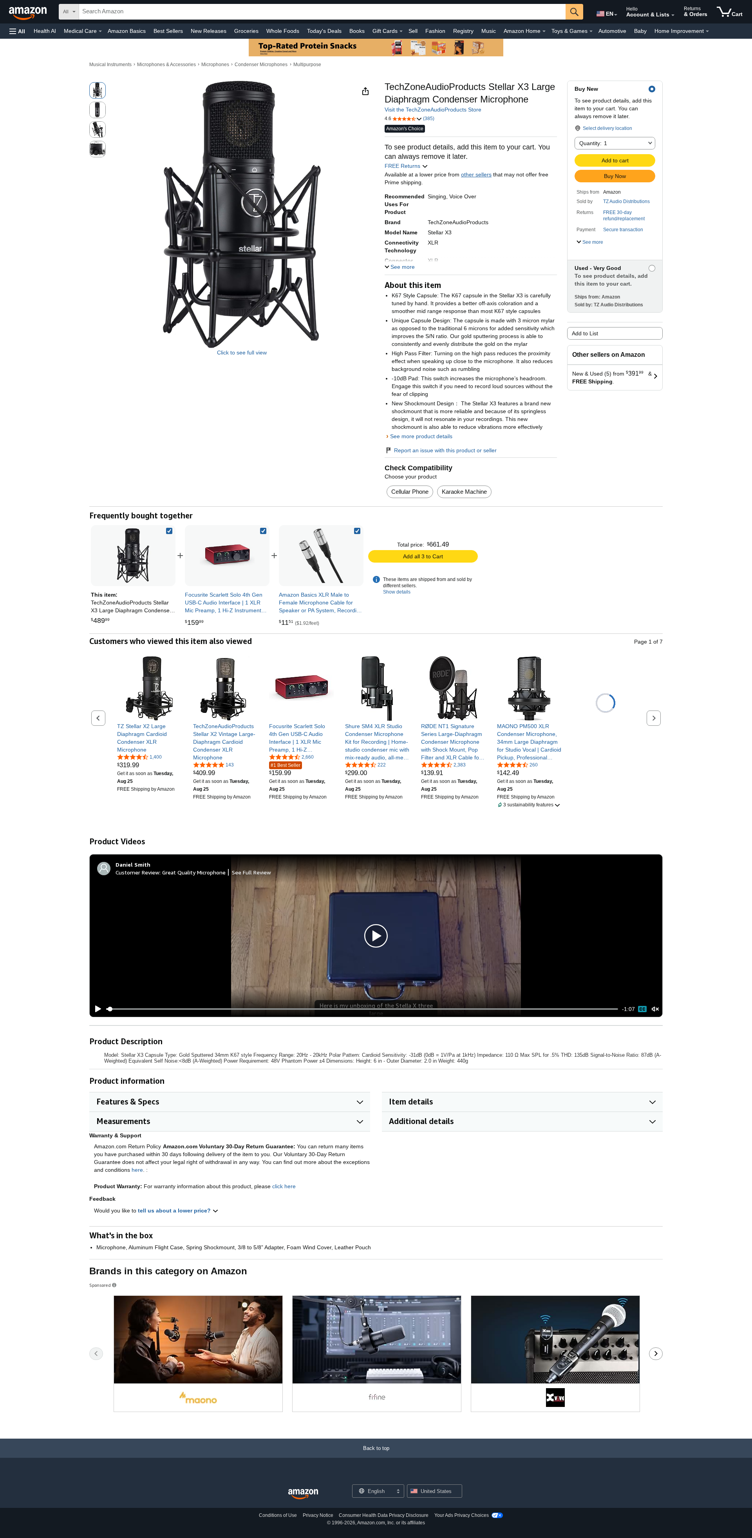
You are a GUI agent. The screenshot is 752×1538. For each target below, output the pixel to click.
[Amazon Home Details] (544, 31)
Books (357, 31)
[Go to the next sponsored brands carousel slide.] (655, 1354)
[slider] (362, 1009)
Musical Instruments (110, 64)
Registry (463, 31)
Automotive (612, 31)
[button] (17, 31)
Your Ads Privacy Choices (461, 1515)
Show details (396, 592)
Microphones (215, 64)
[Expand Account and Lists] (672, 15)
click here (284, 1186)
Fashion (435, 31)
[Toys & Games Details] (591, 31)
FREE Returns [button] (403, 166)
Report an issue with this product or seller (445, 450)
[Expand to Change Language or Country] (615, 15)
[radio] (97, 90)
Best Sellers (168, 31)
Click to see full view (242, 352)
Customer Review (137, 872)
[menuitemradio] (642, 1009)
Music (488, 31)
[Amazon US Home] (303, 1494)
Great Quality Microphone (194, 872)
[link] (227, 555)
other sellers (476, 174)
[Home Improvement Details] (707, 31)
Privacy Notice (318, 1515)
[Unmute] (655, 1009)
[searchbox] (322, 11)
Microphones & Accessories (166, 64)
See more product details (421, 436)
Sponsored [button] (100, 1285)
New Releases (208, 31)
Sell (413, 31)
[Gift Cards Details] (401, 31)
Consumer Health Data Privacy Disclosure (383, 1515)
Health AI (45, 31)
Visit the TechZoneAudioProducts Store (433, 109)
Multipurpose (307, 64)
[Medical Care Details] (100, 31)
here (137, 1170)
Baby (640, 31)
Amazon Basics (127, 31)
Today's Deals (324, 31)
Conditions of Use (278, 1515)
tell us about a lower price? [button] (175, 1210)
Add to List (585, 333)
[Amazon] (28, 12)
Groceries (246, 31)
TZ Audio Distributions (626, 201)
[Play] (96, 1009)
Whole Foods (282, 31)
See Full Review (251, 872)
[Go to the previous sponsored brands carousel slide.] (96, 1354)
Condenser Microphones (261, 64)
